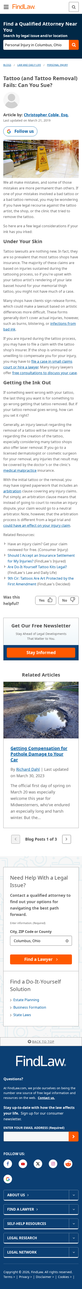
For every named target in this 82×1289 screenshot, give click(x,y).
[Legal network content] (73, 1252)
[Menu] (6, 6)
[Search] (74, 7)
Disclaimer (43, 1277)
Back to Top (43, 1041)
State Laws (22, 1014)
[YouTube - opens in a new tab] (23, 1164)
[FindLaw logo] (25, 7)
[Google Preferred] (7, 1179)
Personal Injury (57, 65)
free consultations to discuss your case (44, 372)
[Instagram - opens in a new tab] (53, 1164)
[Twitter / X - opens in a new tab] (38, 1164)
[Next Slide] (66, 839)
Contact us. (46, 1098)
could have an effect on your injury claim (36, 525)
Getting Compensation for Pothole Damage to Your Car (38, 754)
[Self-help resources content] (73, 1223)
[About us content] (73, 1195)
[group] (41, 763)
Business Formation (29, 1007)
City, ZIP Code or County (31, 931)
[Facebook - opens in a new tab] (7, 1164)
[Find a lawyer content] (73, 1209)
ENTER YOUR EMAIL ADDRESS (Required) (34, 1128)
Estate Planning (26, 999)
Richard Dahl (28, 769)
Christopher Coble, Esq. (46, 114)
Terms (7, 1277)
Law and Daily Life (29, 65)
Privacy (24, 1277)
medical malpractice (20, 470)
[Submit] (74, 1136)
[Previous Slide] (15, 839)
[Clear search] (67, 941)
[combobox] (41, 941)
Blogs (7, 65)
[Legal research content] (73, 1238)
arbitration (12, 491)
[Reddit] (68, 1164)
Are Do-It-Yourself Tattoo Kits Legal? (37, 566)
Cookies (63, 1277)
